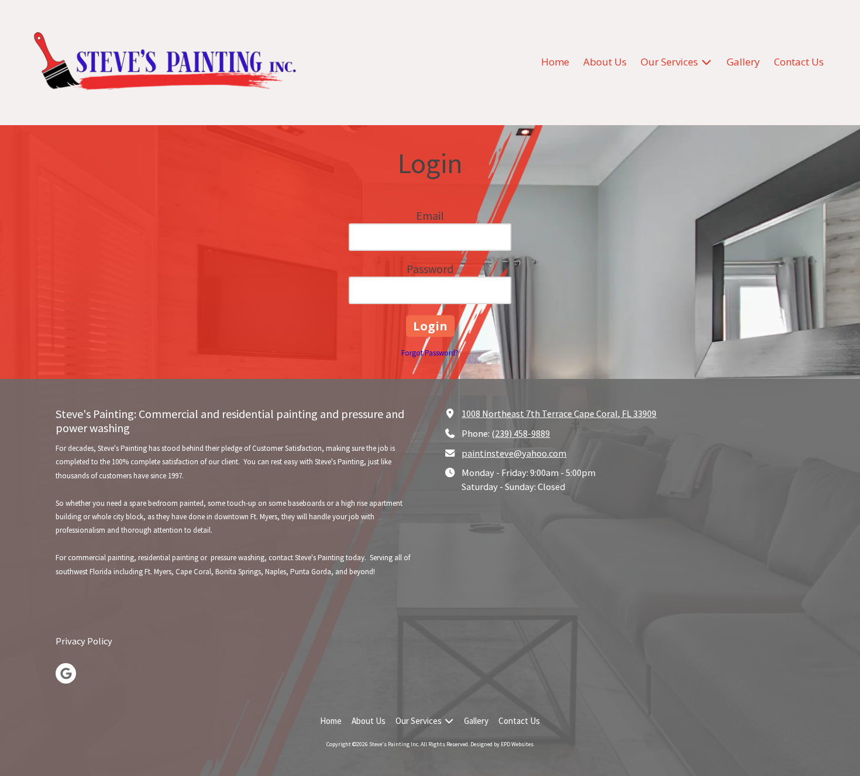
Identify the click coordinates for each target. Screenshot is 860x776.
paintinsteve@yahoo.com (514, 453)
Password (430, 268)
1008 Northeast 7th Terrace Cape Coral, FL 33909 (559, 413)
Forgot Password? (430, 353)
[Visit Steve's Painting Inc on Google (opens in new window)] (66, 673)
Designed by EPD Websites (502, 744)
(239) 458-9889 (520, 433)
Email (430, 215)
